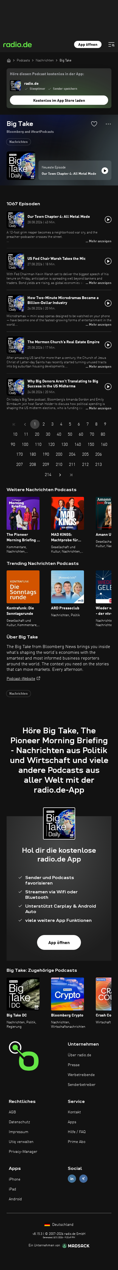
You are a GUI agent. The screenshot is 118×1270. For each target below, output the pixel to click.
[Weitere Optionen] (108, 124)
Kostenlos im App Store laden (59, 101)
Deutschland (62, 1225)
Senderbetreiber (81, 1085)
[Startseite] (9, 60)
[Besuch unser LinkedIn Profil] (72, 1179)
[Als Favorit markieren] (94, 123)
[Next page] (60, 475)
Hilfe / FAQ (77, 1132)
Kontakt (74, 1112)
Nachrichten (18, 142)
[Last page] (71, 475)
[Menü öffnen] (111, 44)
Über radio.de (79, 1055)
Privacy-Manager (23, 1152)
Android (15, 1199)
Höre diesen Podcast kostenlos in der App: (47, 74)
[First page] (14, 424)
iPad (12, 1189)
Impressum (18, 1132)
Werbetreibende (81, 1075)
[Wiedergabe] (105, 170)
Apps (72, 1122)
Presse (74, 1065)
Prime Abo (76, 1142)
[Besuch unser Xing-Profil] (83, 1179)
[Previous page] (25, 424)
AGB (12, 1112)
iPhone (14, 1179)
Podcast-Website (21, 679)
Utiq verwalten (21, 1142)
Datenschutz (19, 1122)
